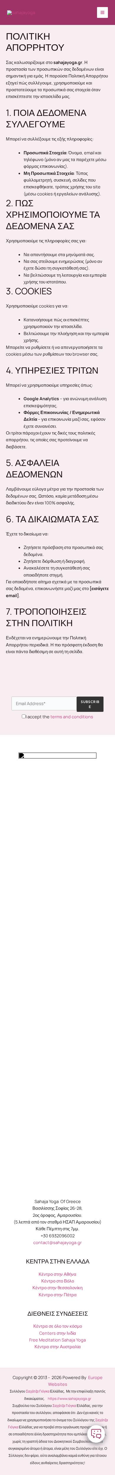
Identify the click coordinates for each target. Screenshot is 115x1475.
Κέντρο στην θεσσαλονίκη (57, 1287)
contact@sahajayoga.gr (57, 1242)
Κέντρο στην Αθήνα (57, 1274)
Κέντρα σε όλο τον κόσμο (57, 1326)
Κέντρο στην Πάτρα (58, 1294)
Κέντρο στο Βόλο (57, 1281)
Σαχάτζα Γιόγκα (38, 1391)
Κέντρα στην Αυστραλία (57, 1346)
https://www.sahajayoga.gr (69, 1398)
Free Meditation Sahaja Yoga (57, 1340)
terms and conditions (71, 716)
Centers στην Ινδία (57, 1333)
